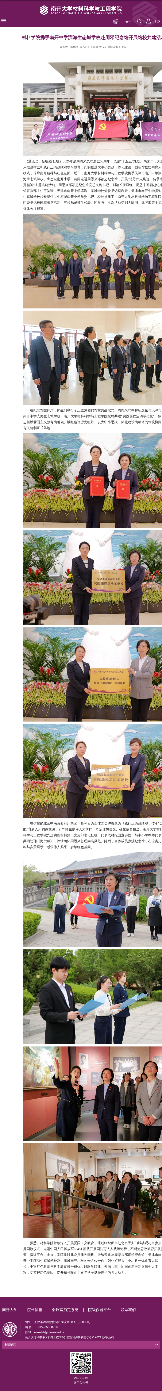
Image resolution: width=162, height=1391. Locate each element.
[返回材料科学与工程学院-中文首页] (81, 10)
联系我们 (128, 1310)
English (127, 21)
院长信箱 (34, 1310)
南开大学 (9, 1310)
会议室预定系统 (65, 1310)
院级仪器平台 (99, 1310)
